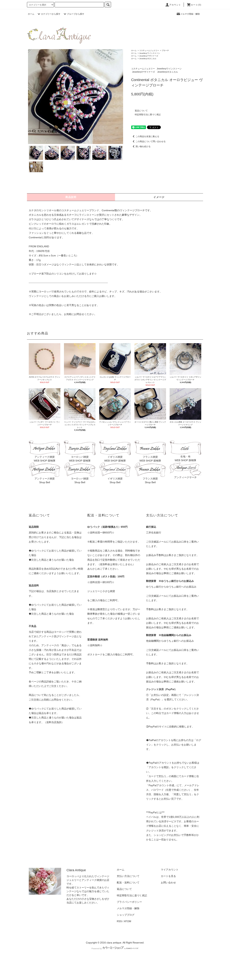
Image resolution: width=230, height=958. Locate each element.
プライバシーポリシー (129, 901)
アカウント (175, 5)
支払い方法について (128, 876)
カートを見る (168, 876)
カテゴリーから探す (50, 14)
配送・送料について (128, 882)
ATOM (127, 921)
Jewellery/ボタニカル (147, 59)
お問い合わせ (168, 882)
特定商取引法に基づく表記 (148, 114)
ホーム (31, 14)
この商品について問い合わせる (150, 141)
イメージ (159, 197)
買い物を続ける (143, 146)
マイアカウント (169, 869)
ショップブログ (125, 914)
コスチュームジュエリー (149, 50)
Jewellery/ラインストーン (149, 53)
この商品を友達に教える (147, 136)
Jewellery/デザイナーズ (148, 56)
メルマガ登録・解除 (190, 14)
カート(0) (196, 5)
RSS (119, 921)
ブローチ (165, 50)
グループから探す (75, 14)
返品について (141, 110)
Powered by (96, 948)
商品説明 (71, 197)
